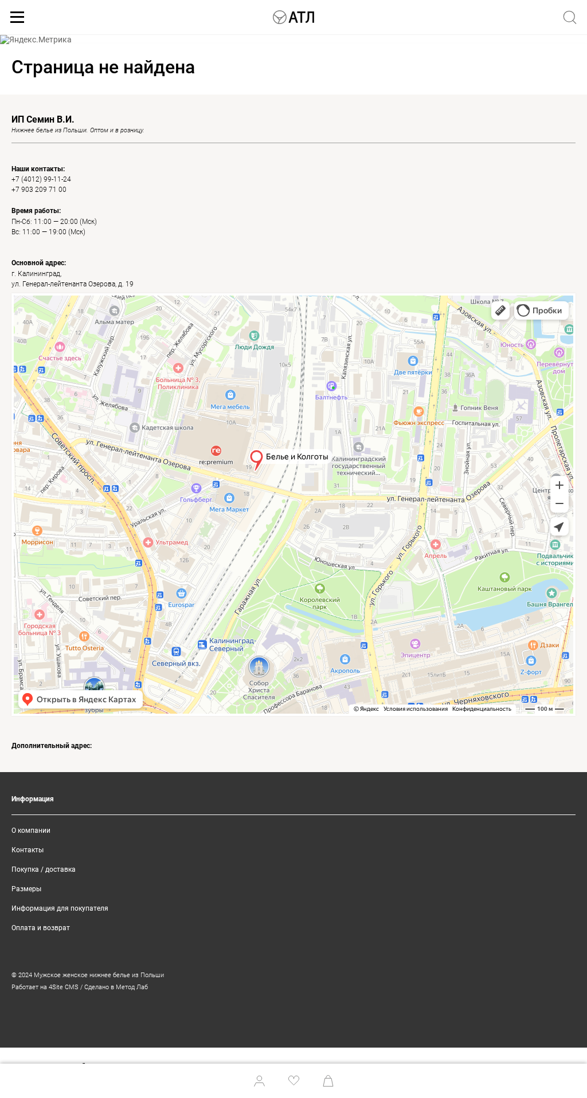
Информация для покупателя (59, 908)
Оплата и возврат (40, 928)
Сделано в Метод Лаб (116, 987)
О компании (30, 831)
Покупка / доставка (43, 869)
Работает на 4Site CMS (45, 987)
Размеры (26, 889)
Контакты (27, 850)
